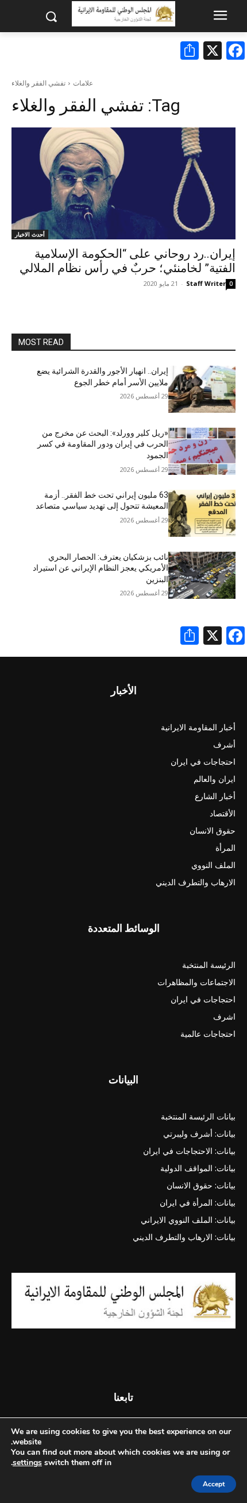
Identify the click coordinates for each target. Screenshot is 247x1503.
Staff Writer (206, 283)
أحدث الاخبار (30, 234)
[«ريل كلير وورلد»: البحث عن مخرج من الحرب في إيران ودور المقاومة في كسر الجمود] (202, 451)
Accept (214, 1484)
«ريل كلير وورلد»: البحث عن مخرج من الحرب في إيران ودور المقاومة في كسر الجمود (102, 444)
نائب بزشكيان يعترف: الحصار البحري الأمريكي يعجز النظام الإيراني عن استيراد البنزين (100, 568)
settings (27, 1463)
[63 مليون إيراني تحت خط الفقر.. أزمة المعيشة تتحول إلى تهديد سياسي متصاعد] (202, 513)
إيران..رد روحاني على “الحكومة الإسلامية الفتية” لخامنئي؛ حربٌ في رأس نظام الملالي (128, 261)
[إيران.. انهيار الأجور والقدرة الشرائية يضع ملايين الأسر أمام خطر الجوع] (202, 389)
